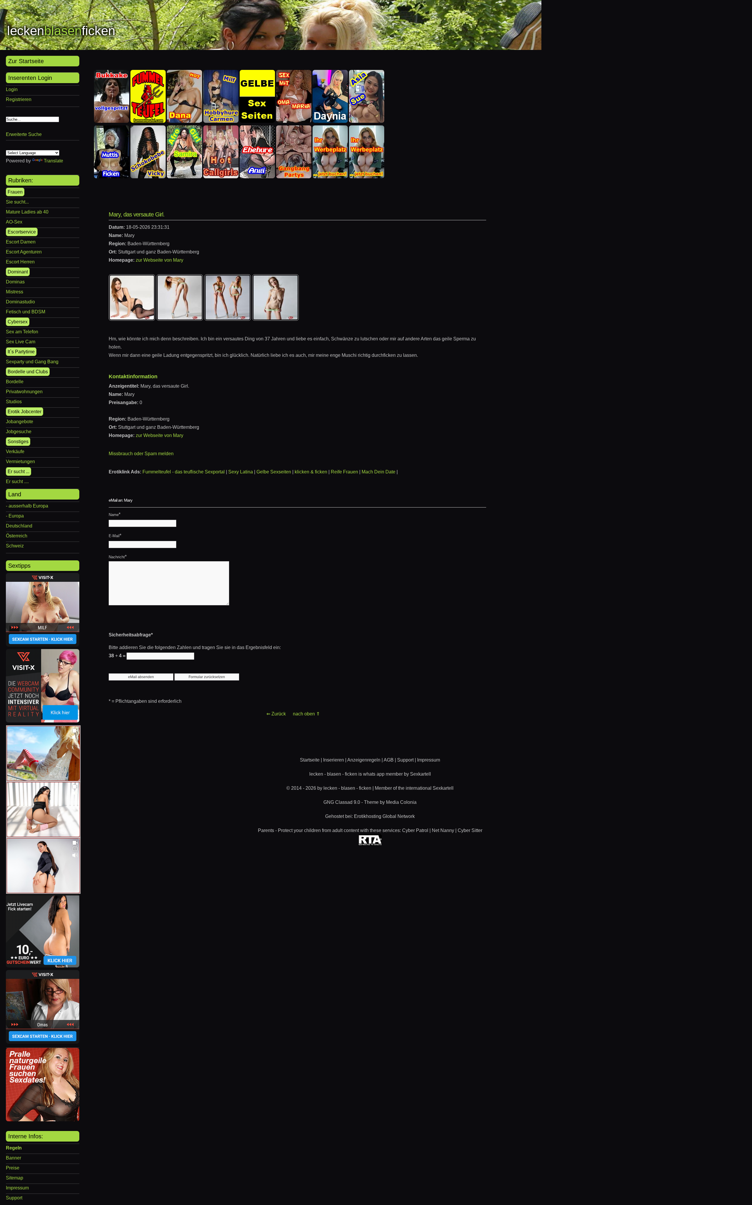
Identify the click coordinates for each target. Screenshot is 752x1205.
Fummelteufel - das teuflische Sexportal (183, 471)
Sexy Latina (240, 471)
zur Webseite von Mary (159, 260)
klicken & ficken (311, 471)
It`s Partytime (21, 351)
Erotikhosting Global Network (384, 816)
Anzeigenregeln (363, 759)
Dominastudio (20, 301)
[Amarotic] (42, 1119)
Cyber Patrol (415, 830)
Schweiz (15, 545)
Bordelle (15, 381)
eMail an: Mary (120, 500)
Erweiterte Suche (24, 134)
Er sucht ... (18, 471)
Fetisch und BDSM (25, 311)
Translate (53, 160)
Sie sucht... (17, 201)
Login (12, 89)
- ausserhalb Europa (27, 505)
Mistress (14, 291)
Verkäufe (15, 451)
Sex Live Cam (20, 341)
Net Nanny (443, 830)
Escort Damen (21, 241)
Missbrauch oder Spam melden (141, 453)
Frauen (15, 191)
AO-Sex (14, 221)
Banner (13, 1157)
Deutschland (19, 525)
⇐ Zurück (276, 713)
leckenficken (61, 30)
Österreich (16, 535)
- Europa (15, 515)
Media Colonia (401, 802)
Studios (14, 401)
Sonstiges (18, 441)
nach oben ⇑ (306, 713)
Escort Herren (20, 261)
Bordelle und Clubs (28, 371)
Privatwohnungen (24, 391)
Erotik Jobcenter (24, 411)
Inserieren (333, 759)
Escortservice (22, 231)
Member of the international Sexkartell (414, 788)
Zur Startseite (26, 61)
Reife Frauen (344, 471)
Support (14, 1197)
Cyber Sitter (470, 830)
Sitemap (14, 1177)
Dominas (15, 281)
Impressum (17, 1187)
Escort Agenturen (24, 251)
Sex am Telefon (22, 331)
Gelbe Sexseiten (273, 471)
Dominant (18, 271)
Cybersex (18, 321)
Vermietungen (20, 461)
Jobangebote (19, 421)
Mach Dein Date (378, 471)
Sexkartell (420, 774)
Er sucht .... (17, 481)
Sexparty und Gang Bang (32, 361)
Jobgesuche (18, 431)
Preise (12, 1167)
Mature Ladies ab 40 (27, 211)
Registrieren (18, 99)
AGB (389, 759)
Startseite (310, 759)
